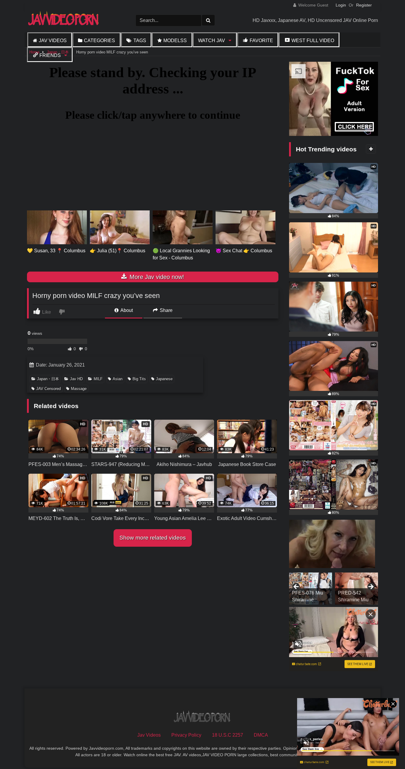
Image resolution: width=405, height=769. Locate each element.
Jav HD (76, 379)
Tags (139, 40)
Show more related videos (152, 538)
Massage (79, 388)
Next (370, 587)
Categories (99, 40)
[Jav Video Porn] (64, 20)
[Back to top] (386, 751)
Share (166, 310)
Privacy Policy (186, 735)
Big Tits (139, 379)
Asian (117, 379)
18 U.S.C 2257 (227, 735)
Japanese (164, 379)
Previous (296, 587)
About (126, 310)
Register (364, 5)
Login (341, 5)
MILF (98, 379)
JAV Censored (48, 388)
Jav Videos (53, 40)
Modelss (175, 40)
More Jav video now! (156, 277)
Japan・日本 (48, 379)
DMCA (261, 735)
